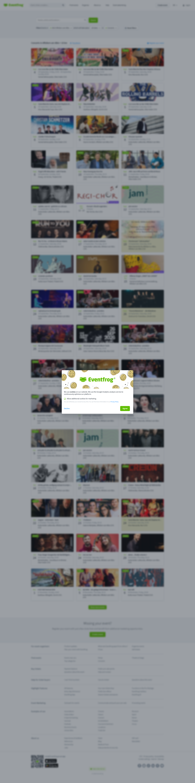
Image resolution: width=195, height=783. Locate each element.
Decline (67, 408)
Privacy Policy (114, 402)
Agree (125, 408)
